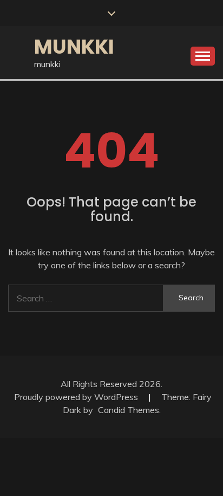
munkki (74, 47)
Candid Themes (128, 409)
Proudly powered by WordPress (77, 396)
